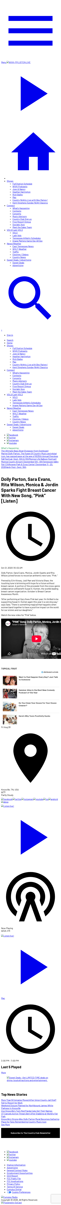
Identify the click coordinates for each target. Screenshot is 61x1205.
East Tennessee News (23, 246)
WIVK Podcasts (19, 186)
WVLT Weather (19, 249)
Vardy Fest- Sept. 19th (16, 467)
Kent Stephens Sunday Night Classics (30, 202)
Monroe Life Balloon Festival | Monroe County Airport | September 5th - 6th (28, 460)
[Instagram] (13, 440)
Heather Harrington (21, 191)
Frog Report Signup (21, 221)
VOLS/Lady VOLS (15, 230)
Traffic (15, 251)
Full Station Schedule (22, 183)
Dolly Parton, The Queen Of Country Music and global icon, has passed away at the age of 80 (29, 455)
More (3, 1072)
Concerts (16, 213)
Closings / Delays (20, 254)
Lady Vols (16, 235)
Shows (10, 181)
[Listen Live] (30, 836)
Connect (11, 205)
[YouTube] (12, 443)
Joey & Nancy (18, 189)
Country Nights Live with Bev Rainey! (30, 200)
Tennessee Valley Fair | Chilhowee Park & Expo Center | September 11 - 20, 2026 (30, 464)
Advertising (17, 265)
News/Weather (14, 243)
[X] (11, 437)
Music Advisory (19, 216)
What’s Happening (21, 208)
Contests (16, 210)
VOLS (15, 232)
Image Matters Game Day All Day (27, 240)
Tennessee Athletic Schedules (26, 238)
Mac (14, 197)
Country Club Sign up (22, 219)
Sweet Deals (18, 262)
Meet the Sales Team (22, 227)
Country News (19, 257)
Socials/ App (18, 224)
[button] (30, 680)
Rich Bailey (17, 194)
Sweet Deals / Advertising (19, 259)
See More (5, 1124)
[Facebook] (12, 434)
